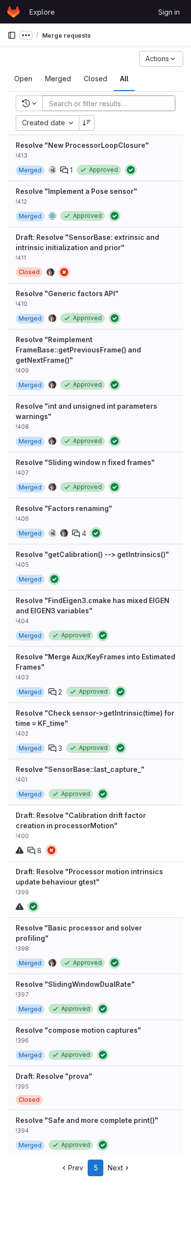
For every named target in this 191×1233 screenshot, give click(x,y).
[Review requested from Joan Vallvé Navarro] (64, 533)
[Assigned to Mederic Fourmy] (52, 216)
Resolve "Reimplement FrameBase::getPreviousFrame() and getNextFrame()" (78, 349)
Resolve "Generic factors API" (67, 293)
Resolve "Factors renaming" (64, 508)
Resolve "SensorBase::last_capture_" (80, 769)
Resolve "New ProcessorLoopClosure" (82, 145)
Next (115, 1167)
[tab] (23, 79)
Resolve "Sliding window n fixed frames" (85, 462)
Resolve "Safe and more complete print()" (87, 1120)
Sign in (169, 12)
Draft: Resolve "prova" (54, 1076)
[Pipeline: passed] (131, 170)
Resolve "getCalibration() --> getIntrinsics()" (92, 554)
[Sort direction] (87, 123)
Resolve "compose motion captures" (78, 1030)
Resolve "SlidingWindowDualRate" (75, 984)
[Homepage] (13, 12)
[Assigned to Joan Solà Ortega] (52, 170)
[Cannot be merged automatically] (20, 850)
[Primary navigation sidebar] (12, 35)
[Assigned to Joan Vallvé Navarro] (50, 272)
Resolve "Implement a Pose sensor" (76, 191)
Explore (42, 12)
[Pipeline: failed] (64, 272)
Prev (75, 1167)
